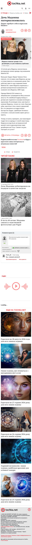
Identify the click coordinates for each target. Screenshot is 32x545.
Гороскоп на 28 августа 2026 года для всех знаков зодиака (15, 340)
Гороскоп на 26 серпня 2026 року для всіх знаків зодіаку (15, 435)
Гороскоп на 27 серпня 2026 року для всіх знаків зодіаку (15, 403)
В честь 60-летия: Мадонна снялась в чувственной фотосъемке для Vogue (13, 222)
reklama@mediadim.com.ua (7, 526)
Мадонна (17, 152)
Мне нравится (22, 259)
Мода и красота (6, 38)
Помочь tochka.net (16, 13)
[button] (26, 8)
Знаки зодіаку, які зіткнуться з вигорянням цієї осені (14, 372)
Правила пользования (6, 535)
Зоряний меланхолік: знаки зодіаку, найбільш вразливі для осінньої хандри (15, 468)
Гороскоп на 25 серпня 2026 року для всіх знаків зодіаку (15, 500)
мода (8, 152)
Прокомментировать (11, 259)
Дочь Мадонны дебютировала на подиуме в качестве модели (15, 187)
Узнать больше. (4, 540)
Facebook (20, 139)
